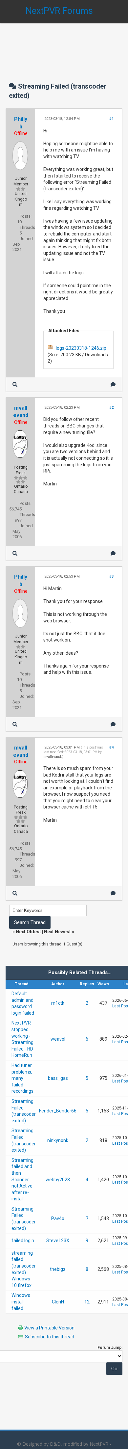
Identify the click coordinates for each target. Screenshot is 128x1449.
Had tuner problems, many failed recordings (22, 1078)
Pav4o (57, 1218)
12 (87, 1301)
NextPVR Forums (59, 11)
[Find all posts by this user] (15, 384)
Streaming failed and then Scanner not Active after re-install (22, 1180)
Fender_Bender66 (57, 1110)
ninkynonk (57, 1140)
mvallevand (52, 756)
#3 (111, 576)
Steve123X (57, 1240)
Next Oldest (28, 931)
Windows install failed (20, 1302)
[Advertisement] (64, 46)
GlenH (58, 1301)
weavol (58, 1039)
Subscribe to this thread (49, 1336)
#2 (111, 407)
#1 (111, 119)
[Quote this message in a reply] (113, 384)
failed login (22, 1240)
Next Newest (57, 931)
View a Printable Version (49, 1327)
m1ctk (57, 1003)
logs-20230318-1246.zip (81, 348)
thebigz (58, 1269)
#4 (111, 747)
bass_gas (58, 1078)
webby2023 (58, 1179)
